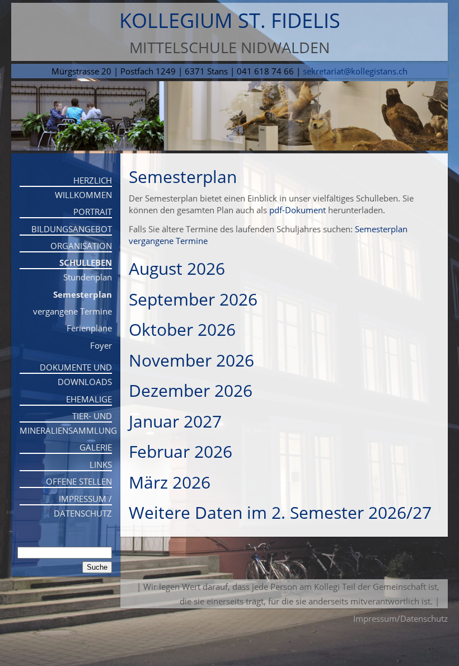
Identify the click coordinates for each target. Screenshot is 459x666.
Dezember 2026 (190, 390)
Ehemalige (89, 399)
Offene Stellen (79, 481)
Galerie (95, 447)
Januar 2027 (175, 421)
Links (101, 464)
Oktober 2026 (182, 329)
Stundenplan (87, 277)
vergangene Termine (72, 311)
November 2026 (191, 360)
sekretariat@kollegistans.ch (355, 71)
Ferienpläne (89, 328)
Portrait (92, 211)
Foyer (101, 345)
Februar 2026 (180, 451)
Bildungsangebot (71, 228)
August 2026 (177, 268)
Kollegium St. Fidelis (229, 20)
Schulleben (85, 262)
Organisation (81, 245)
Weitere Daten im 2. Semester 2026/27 (280, 512)
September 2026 (193, 299)
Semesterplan (82, 294)
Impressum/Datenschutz (400, 618)
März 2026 (169, 482)
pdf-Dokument (297, 209)
